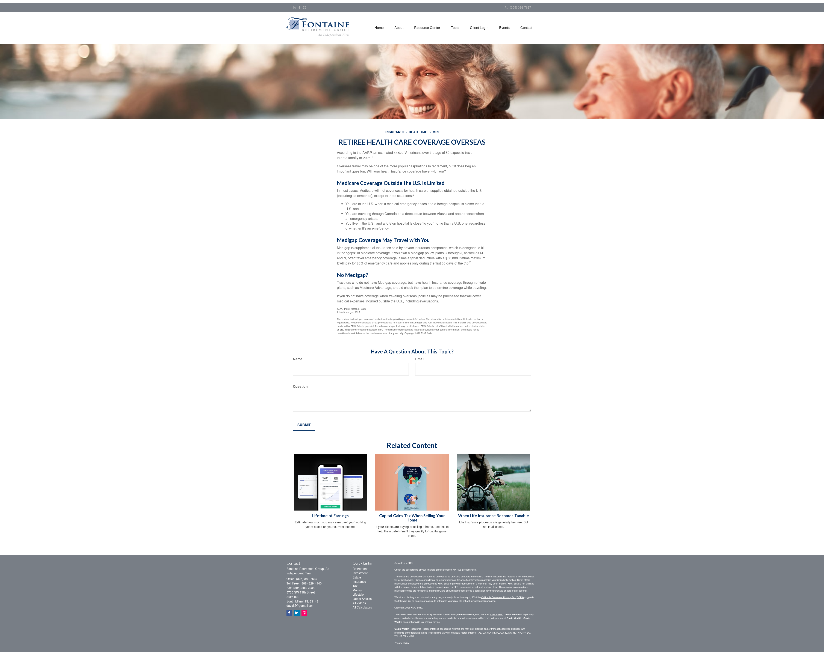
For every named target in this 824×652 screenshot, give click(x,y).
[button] (399, 28)
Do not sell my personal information (477, 600)
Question (300, 386)
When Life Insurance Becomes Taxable (493, 515)
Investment (360, 573)
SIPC (500, 614)
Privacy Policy (401, 642)
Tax (355, 586)
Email (419, 359)
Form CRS (406, 563)
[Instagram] (304, 7)
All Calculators (362, 607)
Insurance (359, 581)
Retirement (360, 568)
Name (297, 359)
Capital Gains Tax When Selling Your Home (412, 518)
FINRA (493, 614)
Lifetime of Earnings (330, 515)
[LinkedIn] (294, 7)
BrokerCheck (469, 569)
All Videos (359, 603)
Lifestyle (358, 594)
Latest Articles (362, 598)
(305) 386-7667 (520, 7)
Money (357, 590)
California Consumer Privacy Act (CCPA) (502, 597)
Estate (357, 577)
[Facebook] (299, 7)
